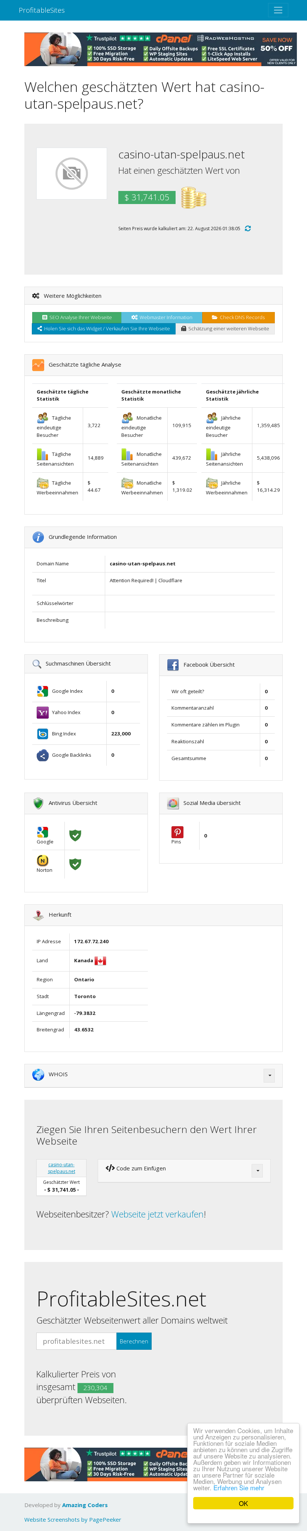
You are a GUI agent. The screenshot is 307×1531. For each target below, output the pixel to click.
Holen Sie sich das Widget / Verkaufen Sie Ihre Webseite (106, 328)
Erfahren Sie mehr (238, 1487)
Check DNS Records (241, 317)
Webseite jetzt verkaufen (157, 1214)
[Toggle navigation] (278, 10)
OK (243, 1503)
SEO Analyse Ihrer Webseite (79, 317)
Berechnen (134, 1341)
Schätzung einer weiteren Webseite (227, 328)
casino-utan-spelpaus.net (61, 1168)
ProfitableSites (42, 10)
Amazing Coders (85, 1505)
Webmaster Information (164, 317)
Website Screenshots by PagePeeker (72, 1519)
